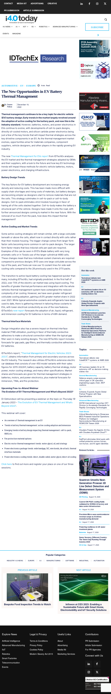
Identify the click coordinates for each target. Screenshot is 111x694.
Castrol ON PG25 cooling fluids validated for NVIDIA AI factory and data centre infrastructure (93, 503)
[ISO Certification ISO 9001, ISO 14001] (97, 683)
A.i (82, 286)
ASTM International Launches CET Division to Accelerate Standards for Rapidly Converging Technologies (93, 316)
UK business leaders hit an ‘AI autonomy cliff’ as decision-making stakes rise (93, 291)
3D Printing (83, 497)
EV (22, 86)
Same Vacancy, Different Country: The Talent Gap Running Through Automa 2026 (93, 539)
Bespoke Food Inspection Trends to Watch (27, 604)
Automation (85, 275)
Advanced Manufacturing (90, 310)
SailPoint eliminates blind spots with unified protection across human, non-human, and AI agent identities (94, 441)
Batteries (82, 532)
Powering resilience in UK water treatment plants (92, 528)
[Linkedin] (82, 4)
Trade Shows (85, 323)
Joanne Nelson (9, 106)
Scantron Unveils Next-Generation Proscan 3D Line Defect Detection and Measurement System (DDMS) (94, 486)
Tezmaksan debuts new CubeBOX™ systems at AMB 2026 (93, 280)
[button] (105, 19)
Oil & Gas (82, 545)
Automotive (9, 86)
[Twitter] (105, 4)
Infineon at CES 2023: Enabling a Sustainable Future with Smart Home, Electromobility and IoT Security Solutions (84, 607)
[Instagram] (97, 4)
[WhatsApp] (53, 105)
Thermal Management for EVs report (29, 156)
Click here (6, 464)
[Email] (67, 105)
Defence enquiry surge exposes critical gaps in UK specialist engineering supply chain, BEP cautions (92, 381)
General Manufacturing (88, 375)
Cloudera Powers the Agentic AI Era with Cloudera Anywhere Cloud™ (94, 431)
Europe (31, 86)
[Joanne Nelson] (2, 105)
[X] (40, 105)
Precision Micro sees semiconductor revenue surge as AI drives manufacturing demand (94, 516)
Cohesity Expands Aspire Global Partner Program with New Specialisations (93, 303)
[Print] (73, 105)
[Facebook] (89, 4)
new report (19, 310)
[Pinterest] (47, 105)
